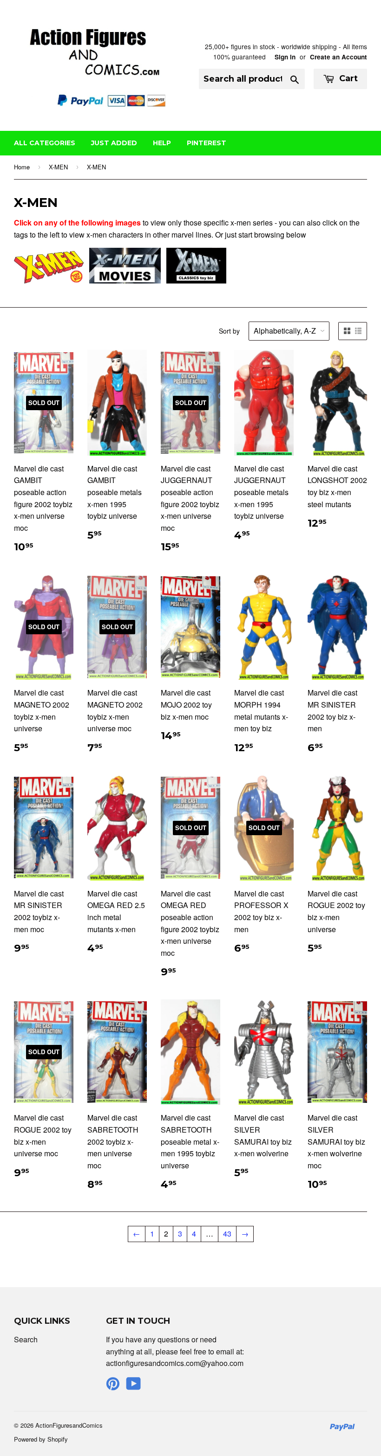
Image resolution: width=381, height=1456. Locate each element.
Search (26, 1339)
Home (22, 166)
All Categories (44, 143)
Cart (347, 78)
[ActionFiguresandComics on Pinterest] (113, 1386)
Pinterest (206, 143)
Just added (114, 143)
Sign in (285, 56)
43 (227, 1233)
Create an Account (338, 56)
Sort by (229, 330)
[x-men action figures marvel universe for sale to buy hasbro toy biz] (49, 280)
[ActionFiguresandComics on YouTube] (133, 1386)
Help (162, 143)
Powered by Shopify (41, 1439)
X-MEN (58, 166)
